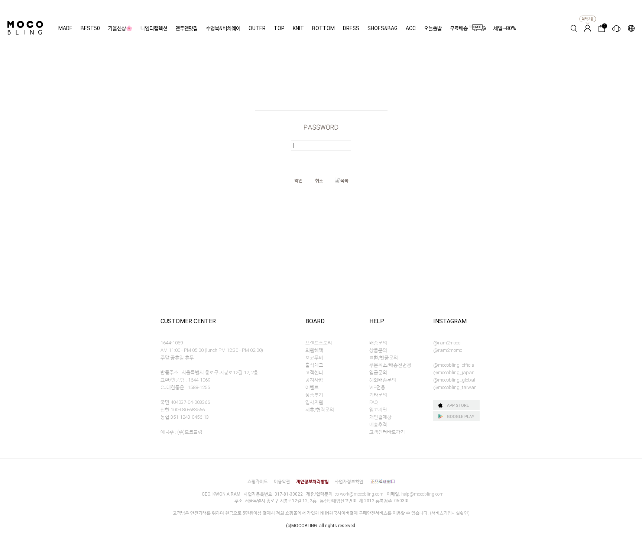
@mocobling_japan (453, 372)
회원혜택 (314, 350)
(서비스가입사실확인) (450, 513)
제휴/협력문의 (319, 409)
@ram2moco (446, 343)
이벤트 (312, 387)
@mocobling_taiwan (455, 387)
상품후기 (314, 395)
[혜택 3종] (587, 28)
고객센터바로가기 (387, 432)
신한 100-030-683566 (182, 409)
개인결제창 (380, 417)
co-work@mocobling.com (359, 494)
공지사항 (314, 380)
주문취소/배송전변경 (390, 365)
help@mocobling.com (422, 494)
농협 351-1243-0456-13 (184, 417)
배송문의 (378, 343)
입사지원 (314, 402)
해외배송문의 (382, 380)
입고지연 (378, 409)
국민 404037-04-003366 (185, 402)
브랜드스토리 (318, 343)
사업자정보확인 (349, 481)
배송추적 (378, 424)
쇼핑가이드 (257, 481)
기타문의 (378, 395)
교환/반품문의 (383, 357)
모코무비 (314, 357)
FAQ (373, 402)
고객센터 (314, 372)
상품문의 (378, 350)
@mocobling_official (454, 365)
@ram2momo (447, 350)
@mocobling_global (454, 380)
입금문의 (378, 372)
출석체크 (314, 365)
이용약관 (282, 481)
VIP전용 (377, 387)
